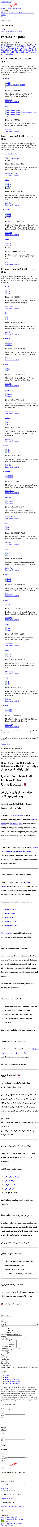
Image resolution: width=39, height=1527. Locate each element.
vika (6, 445)
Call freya (8, 618)
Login (3, 2)
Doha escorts (10, 851)
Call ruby (8, 699)
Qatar (12, 754)
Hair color (4, 1365)
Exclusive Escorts (7, 1525)
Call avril (8, 384)
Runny (7, 705)
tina (6, 523)
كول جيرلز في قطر (12, 1176)
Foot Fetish (15, 50)
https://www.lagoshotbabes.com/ (12, 1519)
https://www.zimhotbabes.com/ (11, 1523)
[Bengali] (12, 1343)
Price (2, 1327)
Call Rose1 (9, 306)
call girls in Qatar (16, 824)
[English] (12, 1345)
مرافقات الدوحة (11, 1184)
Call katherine (10, 516)
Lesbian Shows (6, 52)
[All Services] (14, 1329)
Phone (3, 1418)
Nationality (4, 1339)
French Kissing (25, 50)
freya (6, 600)
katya (7, 239)
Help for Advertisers (12, 1379)
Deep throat (19, 48)
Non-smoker (21, 1367)
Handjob (34, 50)
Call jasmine (9, 358)
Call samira (9, 643)
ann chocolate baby (11, 154)
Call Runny (9, 725)
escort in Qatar (10, 909)
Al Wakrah (4, 1506)
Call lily (8, 332)
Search (4, 1372)
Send (3, 1429)
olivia (7, 180)
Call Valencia (9, 491)
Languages (4, 1347)
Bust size (4, 1353)
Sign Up (8, 2)
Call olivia (8, 203)
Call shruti (8, 233)
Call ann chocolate (11, 173)
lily (6, 313)
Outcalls (11, 1367)
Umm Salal (13, 1506)
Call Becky (9, 100)
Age (2, 1355)
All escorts (5, 11)
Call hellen (9, 594)
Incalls (3, 1367)
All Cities (4, 31)
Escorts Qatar (10, 913)
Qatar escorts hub (16, 816)
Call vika (8, 465)
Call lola (8, 129)
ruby (6, 678)
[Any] (12, 1341)
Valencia (8, 471)
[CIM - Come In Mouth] (14, 1334)
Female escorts (14, 13)
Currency (4, 1322)
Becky (7, 78)
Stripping (24, 52)
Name (3, 1337)
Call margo (9, 671)
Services (4, 1335)
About (7, 1375)
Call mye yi (9, 411)
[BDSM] (14, 1333)
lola (6, 106)
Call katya (8, 262)
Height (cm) (5, 1359)
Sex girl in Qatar (11, 925)
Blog (7, 1377)
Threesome (32, 52)
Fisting (8, 50)
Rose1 (7, 287)
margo (7, 650)
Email (3, 1415)
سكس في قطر (10, 1188)
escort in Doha (10, 921)
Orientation (5, 1349)
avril (6, 364)
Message (4, 1427)
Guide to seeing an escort (13, 1381)
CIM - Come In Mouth (18, 46)
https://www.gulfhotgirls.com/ (11, 1517)
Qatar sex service (24, 851)
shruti (7, 209)
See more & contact (12, 102)
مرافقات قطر (10, 1180)
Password (4, 1443)
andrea (7, 418)
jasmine (7, 338)
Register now (5, 744)
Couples (11, 48)
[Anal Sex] (14, 1331)
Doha (3, 29)
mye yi (7, 390)
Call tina (8, 542)
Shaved (3, 1363)
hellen (7, 574)
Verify (3, 1461)
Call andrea (9, 439)
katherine (8, 497)
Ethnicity (4, 1351)
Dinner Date (27, 48)
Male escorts (23, 13)
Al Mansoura (12, 31)
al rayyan (21, 1506)
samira (7, 624)
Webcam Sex (8, 54)
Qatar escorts (6, 933)
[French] (12, 1347)
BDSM (6, 46)
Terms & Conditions (12, 1383)
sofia (6, 549)
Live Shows (16, 52)
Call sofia (8, 568)
